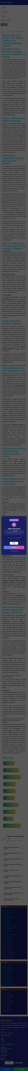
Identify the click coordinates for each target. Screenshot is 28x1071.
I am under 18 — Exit (14, 551)
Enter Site (14, 547)
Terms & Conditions (19, 537)
